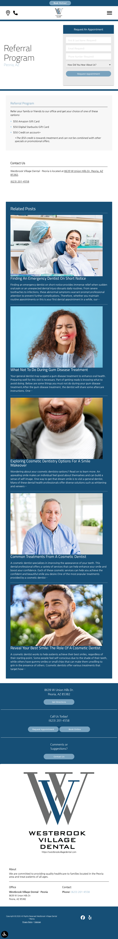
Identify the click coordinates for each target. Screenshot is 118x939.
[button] (8, 13)
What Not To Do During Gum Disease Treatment (49, 370)
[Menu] (109, 13)
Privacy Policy (27, 922)
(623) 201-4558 (19, 181)
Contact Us (59, 756)
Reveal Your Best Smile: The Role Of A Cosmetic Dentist (55, 648)
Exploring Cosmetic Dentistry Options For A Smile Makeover (50, 463)
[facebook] (83, 919)
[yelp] (90, 919)
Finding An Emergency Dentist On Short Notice (48, 278)
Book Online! (60, 3)
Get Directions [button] (59, 702)
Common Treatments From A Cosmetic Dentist (48, 556)
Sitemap (37, 922)
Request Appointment (43, 729)
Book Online (75, 729)
